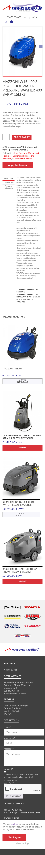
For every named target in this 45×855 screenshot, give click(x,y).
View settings (22, 843)
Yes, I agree (14, 837)
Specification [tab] (8, 182)
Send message (13, 796)
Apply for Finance (18, 165)
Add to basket (22, 137)
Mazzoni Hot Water (22, 159)
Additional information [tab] (8, 187)
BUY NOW (22, 448)
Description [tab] (8, 178)
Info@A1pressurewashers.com (25, 813)
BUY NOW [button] (22, 581)
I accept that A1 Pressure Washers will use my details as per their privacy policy (21, 777)
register (34, 17)
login (26, 17)
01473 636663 (14, 17)
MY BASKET (11, 21)
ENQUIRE (22, 381)
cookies (14, 824)
